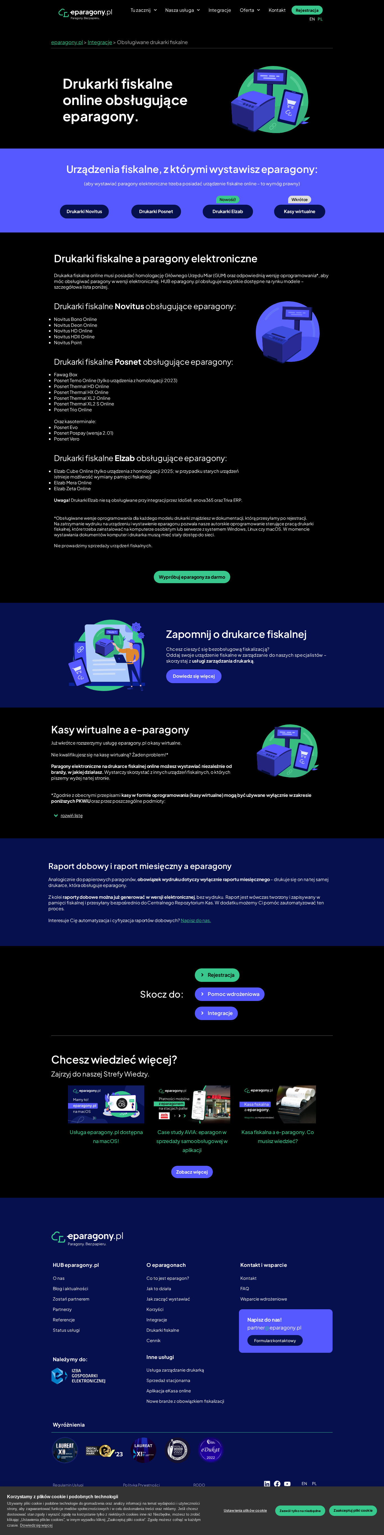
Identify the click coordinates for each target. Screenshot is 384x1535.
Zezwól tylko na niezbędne (300, 1511)
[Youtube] (287, 1484)
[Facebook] (277, 1484)
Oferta (247, 10)
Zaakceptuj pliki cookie (353, 1510)
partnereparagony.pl (274, 1327)
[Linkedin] (267, 1484)
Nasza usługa (179, 10)
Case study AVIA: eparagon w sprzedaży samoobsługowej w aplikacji (192, 1141)
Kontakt (277, 10)
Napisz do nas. (196, 920)
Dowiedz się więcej (36, 1525)
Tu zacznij (141, 10)
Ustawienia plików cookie (245, 1510)
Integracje (220, 10)
